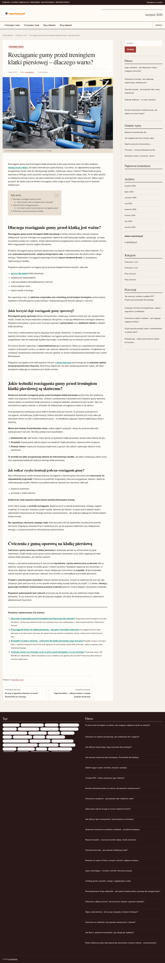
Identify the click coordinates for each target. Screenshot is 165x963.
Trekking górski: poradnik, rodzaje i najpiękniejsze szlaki (108, 881)
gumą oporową (63, 362)
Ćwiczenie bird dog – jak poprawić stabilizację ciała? (106, 850)
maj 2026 (128, 203)
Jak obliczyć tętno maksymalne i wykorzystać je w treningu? (109, 819)
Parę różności (49, 25)
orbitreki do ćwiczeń (67, 745)
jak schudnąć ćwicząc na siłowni (15, 733)
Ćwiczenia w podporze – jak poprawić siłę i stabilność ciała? (109, 799)
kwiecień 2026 (130, 209)
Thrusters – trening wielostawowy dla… (141, 150)
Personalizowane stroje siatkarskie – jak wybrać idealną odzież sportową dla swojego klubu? (122, 891)
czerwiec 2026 (130, 198)
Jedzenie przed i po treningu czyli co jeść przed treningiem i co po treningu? (48, 652)
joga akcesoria (54, 733)
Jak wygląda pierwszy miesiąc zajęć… (140, 138)
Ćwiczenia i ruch (12, 25)
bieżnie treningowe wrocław (28, 729)
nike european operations (49, 745)
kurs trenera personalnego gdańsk (16, 741)
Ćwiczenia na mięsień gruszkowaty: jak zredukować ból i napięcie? (112, 737)
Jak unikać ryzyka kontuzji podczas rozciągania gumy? (37, 208)
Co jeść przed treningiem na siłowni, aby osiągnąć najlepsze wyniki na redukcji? (117, 725)
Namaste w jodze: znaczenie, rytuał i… (140, 156)
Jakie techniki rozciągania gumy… (27, 205)
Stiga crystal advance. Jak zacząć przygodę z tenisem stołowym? (111, 912)
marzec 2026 (130, 215)
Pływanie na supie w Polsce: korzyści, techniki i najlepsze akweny (111, 860)
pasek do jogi (41, 749)
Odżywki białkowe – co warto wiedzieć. (140, 100)
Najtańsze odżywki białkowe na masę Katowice (20, 745)
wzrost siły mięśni (19, 273)
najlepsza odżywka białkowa (62, 741)
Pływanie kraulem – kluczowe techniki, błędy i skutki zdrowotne (110, 840)
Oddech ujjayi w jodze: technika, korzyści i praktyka (106, 768)
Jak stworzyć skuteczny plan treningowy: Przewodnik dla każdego (112, 757)
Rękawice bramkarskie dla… (136, 132)
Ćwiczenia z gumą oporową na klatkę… (29, 211)
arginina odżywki (51, 725)
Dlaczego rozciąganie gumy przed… (27, 199)
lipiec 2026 (129, 192)
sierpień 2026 (130, 186)
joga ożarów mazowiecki (22, 737)
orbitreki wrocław (9, 749)
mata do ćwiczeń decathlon (40, 741)
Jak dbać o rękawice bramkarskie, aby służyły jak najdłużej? (109, 932)
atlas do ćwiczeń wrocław (69, 725)
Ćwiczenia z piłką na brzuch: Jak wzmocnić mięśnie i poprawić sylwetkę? (114, 902)
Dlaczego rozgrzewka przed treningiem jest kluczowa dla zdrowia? (43, 618)
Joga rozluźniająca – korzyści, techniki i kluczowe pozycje (108, 871)
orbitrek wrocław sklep (26, 749)
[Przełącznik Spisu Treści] (55, 195)
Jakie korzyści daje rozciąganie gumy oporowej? (35, 202)
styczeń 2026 (130, 227)
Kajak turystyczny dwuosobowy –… (139, 144)
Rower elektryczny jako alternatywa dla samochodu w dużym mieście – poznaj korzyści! (120, 943)
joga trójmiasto (39, 737)
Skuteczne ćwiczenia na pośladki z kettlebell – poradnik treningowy (112, 829)
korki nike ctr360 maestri (55, 737)
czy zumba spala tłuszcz (69, 729)
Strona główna (8, 35)
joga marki (7, 737)
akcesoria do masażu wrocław (32, 725)
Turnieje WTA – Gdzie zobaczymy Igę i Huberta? (105, 778)
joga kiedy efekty (67, 733)
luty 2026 (128, 221)
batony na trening (10, 729)
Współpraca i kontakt (154, 2)
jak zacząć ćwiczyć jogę (37, 733)
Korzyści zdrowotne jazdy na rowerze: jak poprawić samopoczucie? (112, 788)
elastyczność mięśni (18, 168)
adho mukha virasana (11, 725)
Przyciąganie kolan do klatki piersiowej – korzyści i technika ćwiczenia (45, 630)
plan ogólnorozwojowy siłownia (60, 749)
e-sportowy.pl (29, 72)
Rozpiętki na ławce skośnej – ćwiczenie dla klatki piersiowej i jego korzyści (47, 641)
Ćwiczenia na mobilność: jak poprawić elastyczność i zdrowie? (110, 922)
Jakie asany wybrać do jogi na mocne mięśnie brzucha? (108, 809)
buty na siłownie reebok (49, 729)
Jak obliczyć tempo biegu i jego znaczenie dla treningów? (108, 747)
